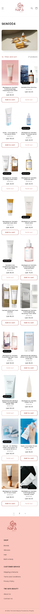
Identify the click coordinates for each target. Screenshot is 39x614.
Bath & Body (8, 559)
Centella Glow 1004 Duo (29, 87)
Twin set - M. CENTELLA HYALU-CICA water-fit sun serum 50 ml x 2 (10, 447)
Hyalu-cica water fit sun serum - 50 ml (29, 446)
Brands (6, 546)
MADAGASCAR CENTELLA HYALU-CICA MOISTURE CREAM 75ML (10, 402)
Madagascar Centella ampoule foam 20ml (10, 222)
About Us (7, 594)
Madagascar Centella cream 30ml (29, 222)
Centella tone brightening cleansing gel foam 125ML (10, 266)
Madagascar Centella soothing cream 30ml (10, 178)
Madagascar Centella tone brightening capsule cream (29, 493)
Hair (5, 555)
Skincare (7, 550)
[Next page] (25, 513)
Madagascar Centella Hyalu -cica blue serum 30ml (29, 134)
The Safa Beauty (15, 611)
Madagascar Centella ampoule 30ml (29, 178)
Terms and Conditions (12, 577)
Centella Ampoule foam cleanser (10, 311)
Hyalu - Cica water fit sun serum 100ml (10, 133)
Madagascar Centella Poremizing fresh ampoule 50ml (29, 266)
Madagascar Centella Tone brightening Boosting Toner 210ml (29, 312)
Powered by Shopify (27, 611)
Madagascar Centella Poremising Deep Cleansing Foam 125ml (10, 89)
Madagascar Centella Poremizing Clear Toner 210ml (10, 357)
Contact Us (8, 599)
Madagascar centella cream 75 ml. (29, 401)
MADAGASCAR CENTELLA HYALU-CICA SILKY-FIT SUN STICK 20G (29, 357)
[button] (2, 8)
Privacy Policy (9, 581)
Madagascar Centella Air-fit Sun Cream (10, 492)
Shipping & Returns (11, 572)
